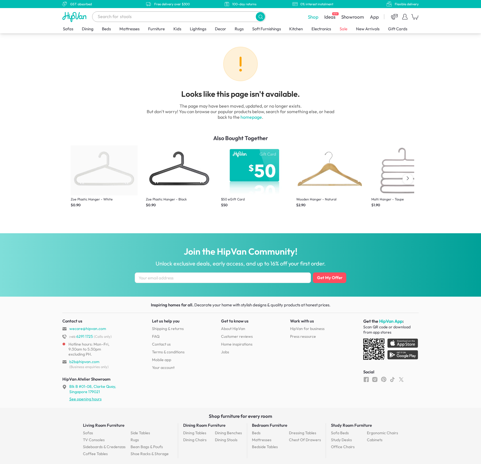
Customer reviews (237, 336)
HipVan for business (307, 328)
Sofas (68, 28)
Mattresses (129, 28)
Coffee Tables (95, 453)
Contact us (161, 344)
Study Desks (341, 439)
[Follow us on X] (401, 379)
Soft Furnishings (266, 28)
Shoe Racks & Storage (150, 453)
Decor (220, 28)
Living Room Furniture (103, 425)
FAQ (155, 336)
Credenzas (104, 446)
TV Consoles (94, 439)
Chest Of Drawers (305, 439)
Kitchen (296, 28)
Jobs (225, 351)
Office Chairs (343, 446)
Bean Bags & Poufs (147, 446)
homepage (251, 117)
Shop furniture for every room (240, 416)
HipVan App (391, 321)
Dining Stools (226, 439)
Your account (163, 367)
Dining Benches (228, 432)
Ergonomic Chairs (382, 432)
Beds (106, 28)
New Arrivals (367, 28)
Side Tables (140, 432)
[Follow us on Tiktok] (392, 379)
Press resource (303, 336)
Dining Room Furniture (204, 425)
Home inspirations (236, 344)
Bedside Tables (265, 446)
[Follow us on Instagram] (375, 379)
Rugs (239, 28)
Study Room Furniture (351, 425)
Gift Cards (397, 28)
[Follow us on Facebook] (366, 379)
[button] (260, 16)
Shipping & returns (168, 328)
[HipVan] (74, 17)
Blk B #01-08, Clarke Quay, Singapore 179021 (92, 389)
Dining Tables (194, 432)
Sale (343, 28)
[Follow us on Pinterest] (384, 379)
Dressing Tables (302, 432)
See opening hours (85, 398)
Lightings (198, 28)
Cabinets (374, 439)
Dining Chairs (195, 439)
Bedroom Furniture (269, 425)
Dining (88, 28)
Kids (177, 28)
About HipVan (233, 328)
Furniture (156, 28)
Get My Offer (329, 277)
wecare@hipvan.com (87, 328)
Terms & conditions (168, 351)
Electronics (321, 28)
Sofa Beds (340, 432)
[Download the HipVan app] (391, 350)
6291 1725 (81, 336)
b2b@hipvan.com (84, 361)
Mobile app (161, 359)
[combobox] (179, 16)
